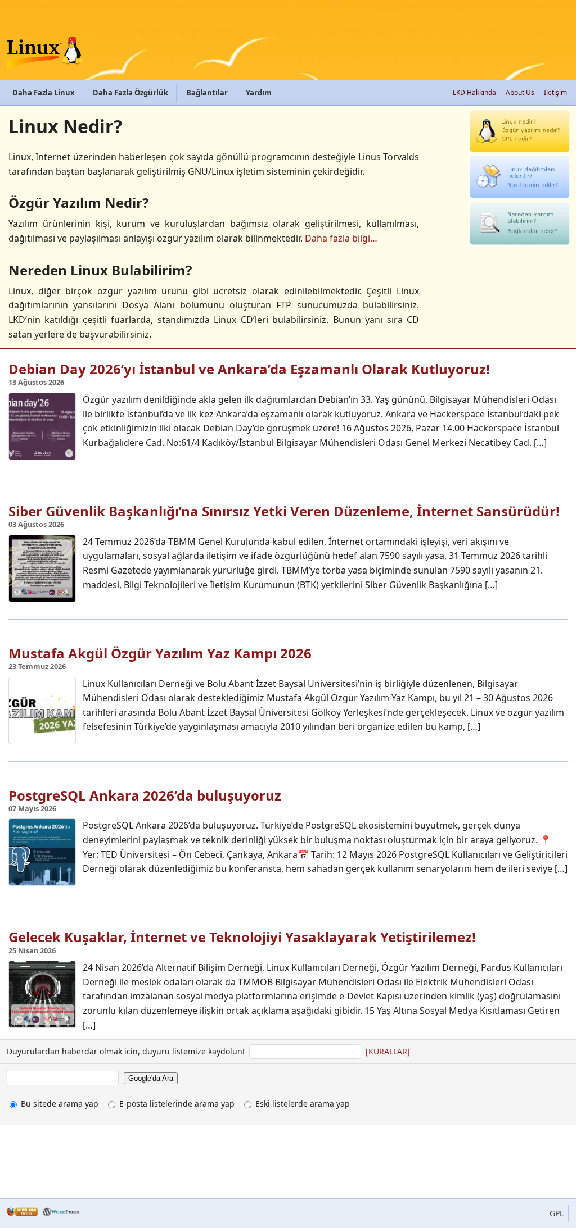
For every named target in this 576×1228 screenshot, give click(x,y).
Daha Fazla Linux (43, 93)
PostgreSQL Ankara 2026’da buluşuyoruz (144, 795)
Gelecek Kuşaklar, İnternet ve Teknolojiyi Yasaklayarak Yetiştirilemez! (242, 936)
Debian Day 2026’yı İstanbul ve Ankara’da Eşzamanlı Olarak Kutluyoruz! (249, 369)
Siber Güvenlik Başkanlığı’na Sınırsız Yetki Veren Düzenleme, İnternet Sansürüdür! (284, 511)
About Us (520, 92)
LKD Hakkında (474, 92)
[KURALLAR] (388, 1051)
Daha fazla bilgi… (341, 238)
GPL (557, 1213)
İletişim (555, 92)
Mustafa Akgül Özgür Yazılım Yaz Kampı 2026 (160, 653)
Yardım (259, 93)
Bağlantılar (207, 93)
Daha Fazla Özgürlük (130, 93)
